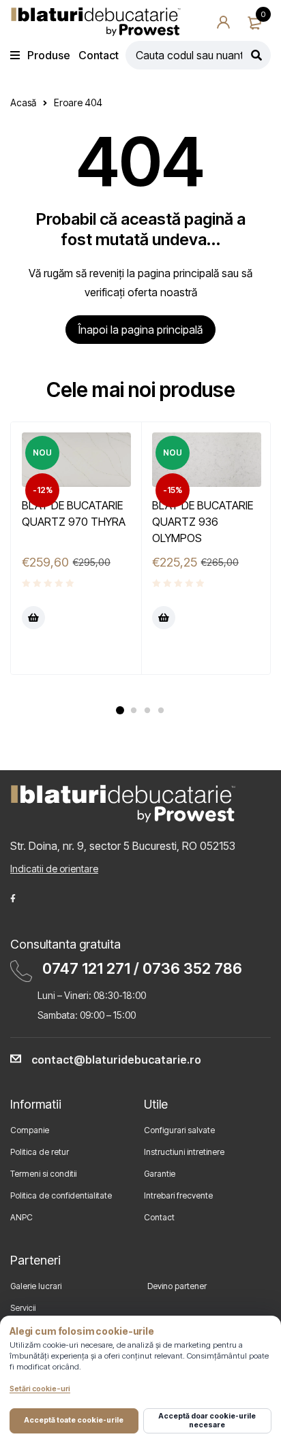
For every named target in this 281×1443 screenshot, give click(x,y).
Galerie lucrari (35, 1286)
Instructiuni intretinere (184, 1152)
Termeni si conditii (43, 1174)
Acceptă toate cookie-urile (73, 1420)
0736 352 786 (192, 968)
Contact (159, 1217)
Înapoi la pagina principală (140, 329)
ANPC (21, 1217)
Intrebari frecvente (178, 1195)
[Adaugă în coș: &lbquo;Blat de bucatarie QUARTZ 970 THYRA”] (33, 617)
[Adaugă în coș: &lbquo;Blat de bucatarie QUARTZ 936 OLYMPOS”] (163, 617)
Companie (29, 1130)
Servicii (22, 1308)
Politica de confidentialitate (61, 1195)
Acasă (23, 102)
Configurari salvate (179, 1130)
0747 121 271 (86, 968)
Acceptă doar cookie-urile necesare (207, 1420)
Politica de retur (39, 1152)
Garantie (159, 1174)
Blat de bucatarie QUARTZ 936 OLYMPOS (202, 521)
